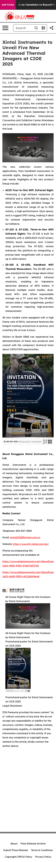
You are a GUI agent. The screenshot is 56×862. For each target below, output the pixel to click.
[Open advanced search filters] (43, 27)
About (13, 843)
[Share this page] (51, 28)
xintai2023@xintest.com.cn (25, 537)
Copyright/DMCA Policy (18, 856)
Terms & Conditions (42, 850)
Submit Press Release (15, 850)
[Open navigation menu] (5, 28)
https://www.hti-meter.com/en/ (31, 544)
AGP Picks (8, 4)
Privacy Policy (43, 856)
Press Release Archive (33, 843)
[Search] (36, 27)
